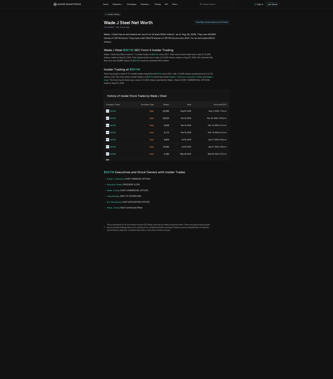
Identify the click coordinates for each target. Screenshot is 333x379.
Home (105, 4)
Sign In (260, 4)
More (174, 4)
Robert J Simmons (177, 77)
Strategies (131, 4)
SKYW (113, 111)
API (166, 4)
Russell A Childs (194, 77)
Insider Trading (113, 14)
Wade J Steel (113, 190)
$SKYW (128, 50)
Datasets (117, 4)
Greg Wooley (113, 196)
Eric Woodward (114, 202)
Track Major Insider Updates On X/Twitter (212, 22)
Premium (145, 4)
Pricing (158, 4)
